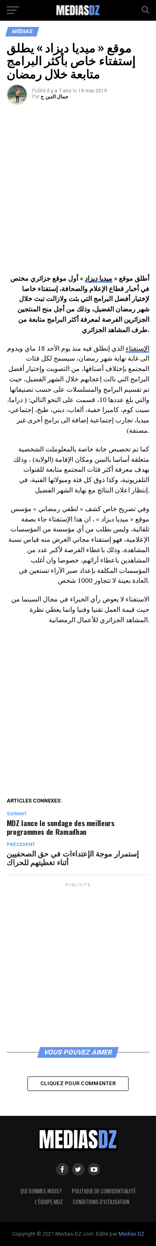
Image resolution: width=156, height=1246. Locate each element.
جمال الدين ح (54, 96)
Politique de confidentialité (104, 1191)
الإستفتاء (137, 348)
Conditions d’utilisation (101, 1202)
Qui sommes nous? (41, 1191)
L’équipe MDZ (49, 1202)
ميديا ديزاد (98, 278)
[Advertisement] (78, 192)
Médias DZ (131, 1234)
